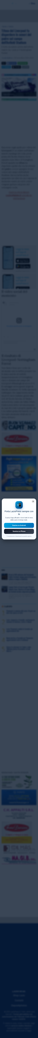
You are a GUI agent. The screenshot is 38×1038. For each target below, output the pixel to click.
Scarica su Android (19, 525)
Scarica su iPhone (19, 531)
